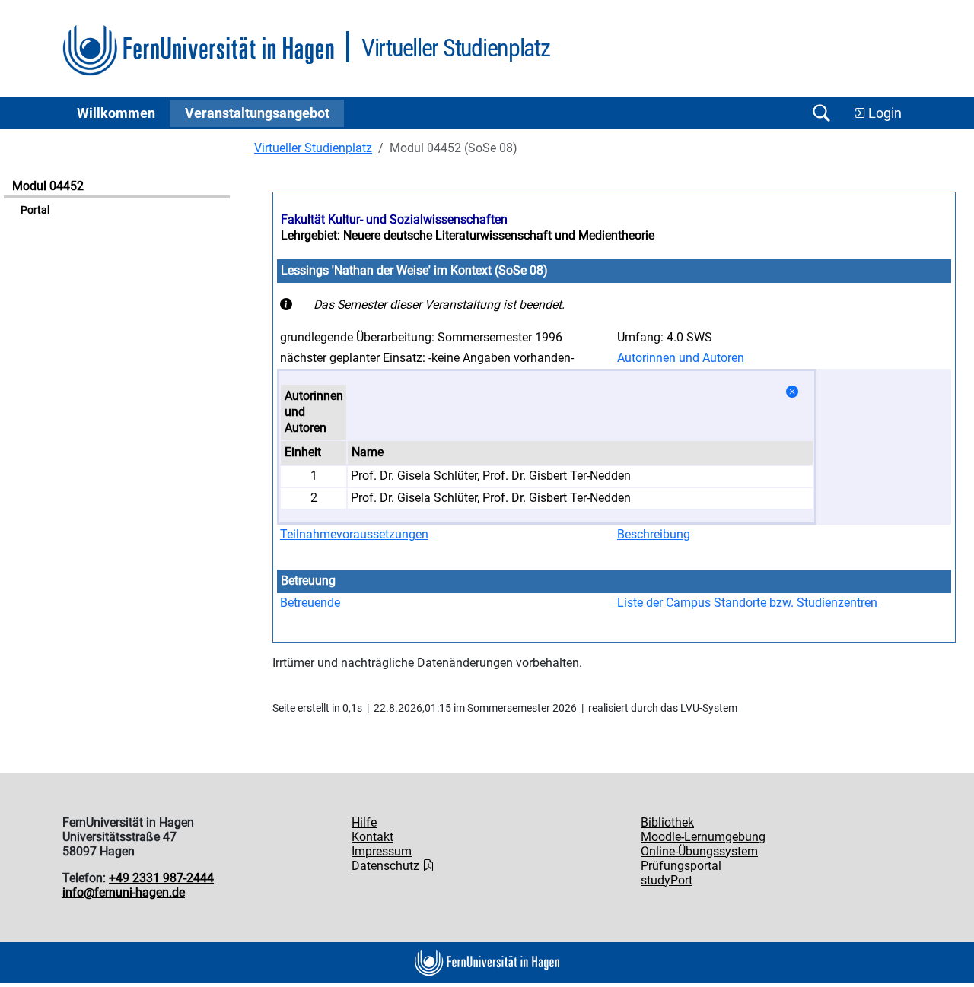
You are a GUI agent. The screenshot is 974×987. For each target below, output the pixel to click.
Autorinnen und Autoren (680, 358)
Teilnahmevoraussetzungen (354, 534)
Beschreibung (653, 534)
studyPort (666, 880)
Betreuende (310, 602)
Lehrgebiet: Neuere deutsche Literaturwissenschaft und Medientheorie (467, 235)
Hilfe (364, 822)
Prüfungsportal (681, 865)
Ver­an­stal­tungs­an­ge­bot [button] (257, 113)
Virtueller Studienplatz (313, 148)
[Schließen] (792, 392)
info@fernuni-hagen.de (123, 892)
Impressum (382, 851)
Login (883, 113)
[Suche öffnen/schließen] (821, 113)
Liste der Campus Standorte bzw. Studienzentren (747, 602)
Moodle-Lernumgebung (703, 837)
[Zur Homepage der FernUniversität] (198, 50)
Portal (35, 210)
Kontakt (372, 837)
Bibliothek (667, 822)
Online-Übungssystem (699, 851)
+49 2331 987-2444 (161, 878)
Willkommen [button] (116, 113)
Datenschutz (387, 865)
